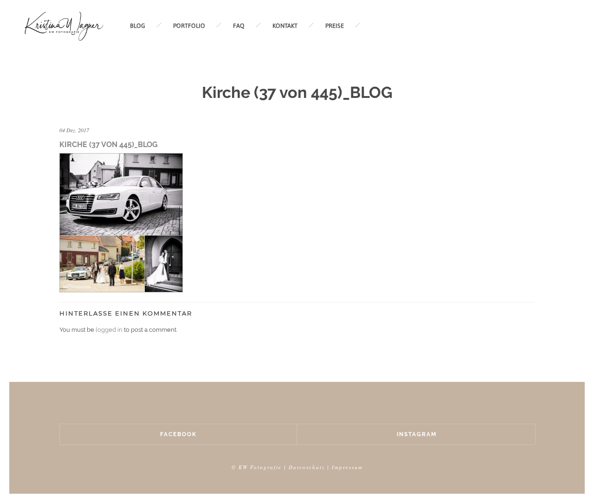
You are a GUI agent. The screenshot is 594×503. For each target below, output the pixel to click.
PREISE (334, 25)
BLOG (137, 25)
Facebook (178, 434)
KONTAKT (284, 25)
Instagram (417, 434)
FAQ (239, 25)
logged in (109, 329)
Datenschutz (307, 467)
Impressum (347, 467)
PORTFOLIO (189, 25)
